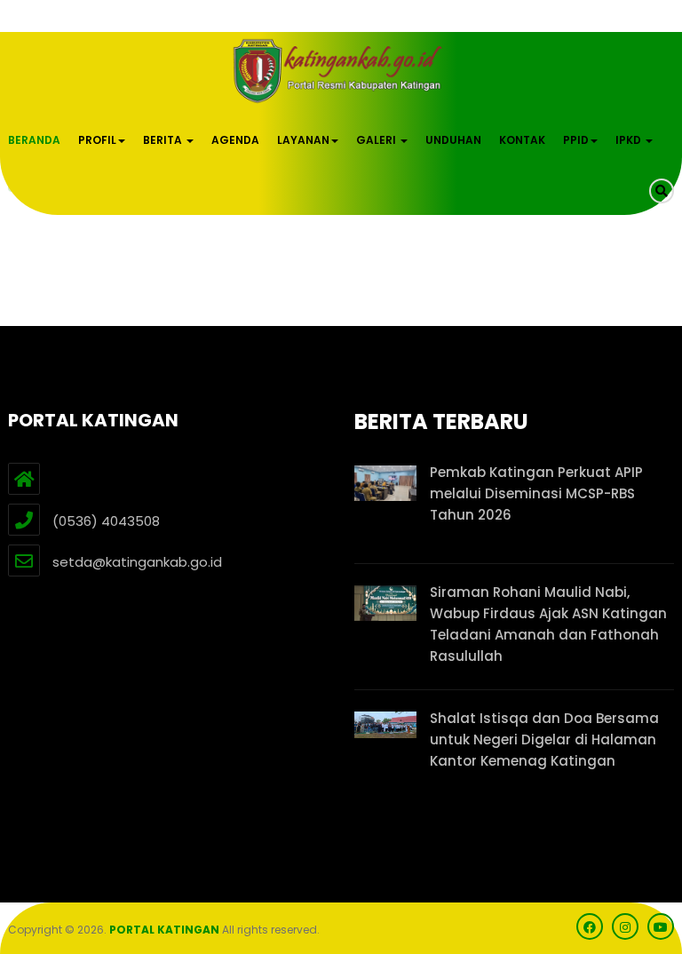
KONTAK (522, 139)
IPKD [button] (629, 139)
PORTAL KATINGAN (164, 929)
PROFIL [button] (97, 139)
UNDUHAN (453, 139)
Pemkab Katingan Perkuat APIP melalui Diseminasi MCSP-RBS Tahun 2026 (536, 493)
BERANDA (34, 139)
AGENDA (235, 139)
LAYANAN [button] (303, 139)
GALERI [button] (377, 139)
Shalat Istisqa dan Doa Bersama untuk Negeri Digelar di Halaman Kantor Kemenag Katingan (544, 739)
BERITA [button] (164, 139)
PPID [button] (576, 139)
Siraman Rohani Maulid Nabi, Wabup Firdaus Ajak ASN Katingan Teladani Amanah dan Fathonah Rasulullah (548, 624)
